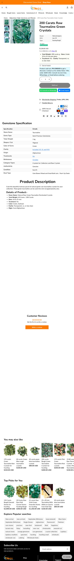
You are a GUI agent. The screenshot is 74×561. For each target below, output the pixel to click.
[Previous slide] (2, 2)
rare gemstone (37, 531)
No (34, 156)
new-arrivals (21, 519)
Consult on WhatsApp (49, 90)
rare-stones (9, 525)
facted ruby (9, 528)
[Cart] (72, 7)
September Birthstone (12, 522)
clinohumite (46, 528)
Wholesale (49, 13)
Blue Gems (62, 519)
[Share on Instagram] (65, 116)
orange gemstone (23, 531)
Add (26, 454)
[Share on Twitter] (47, 116)
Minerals (41, 13)
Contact (71, 13)
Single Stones (28, 522)
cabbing (21, 538)
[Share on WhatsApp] (62, 116)
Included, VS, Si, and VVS (41, 149)
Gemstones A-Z (31, 13)
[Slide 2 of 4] (6, 28)
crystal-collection (51, 531)
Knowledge (63, 13)
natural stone (9, 531)
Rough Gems (11, 13)
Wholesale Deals (33, 538)
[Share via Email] (58, 116)
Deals (56, 13)
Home (3, 13)
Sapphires (54, 525)
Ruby (18, 528)
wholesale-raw (10, 538)
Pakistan (61, 522)
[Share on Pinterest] (54, 116)
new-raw (36, 528)
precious (19, 525)
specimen (24, 535)
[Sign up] (67, 549)
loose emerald (50, 519)
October (35, 160)
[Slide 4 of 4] (6, 40)
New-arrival (9, 519)
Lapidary (63, 531)
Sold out (55, 85)
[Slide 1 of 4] (6, 22)
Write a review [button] (37, 327)
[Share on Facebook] (43, 116)
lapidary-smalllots (11, 535)
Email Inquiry (65, 90)
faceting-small (44, 535)
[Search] (6, 7)
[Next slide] (72, 2)
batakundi (38, 525)
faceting (33, 535)
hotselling (26, 528)
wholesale (55, 535)
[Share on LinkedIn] (51, 116)
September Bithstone (35, 519)
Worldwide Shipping (49, 99)
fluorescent (51, 522)
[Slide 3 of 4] (6, 34)
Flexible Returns (47, 103)
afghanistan (40, 522)
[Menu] (2, 7)
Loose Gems (21, 13)
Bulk (46, 525)
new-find (29, 525)
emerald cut (58, 528)
